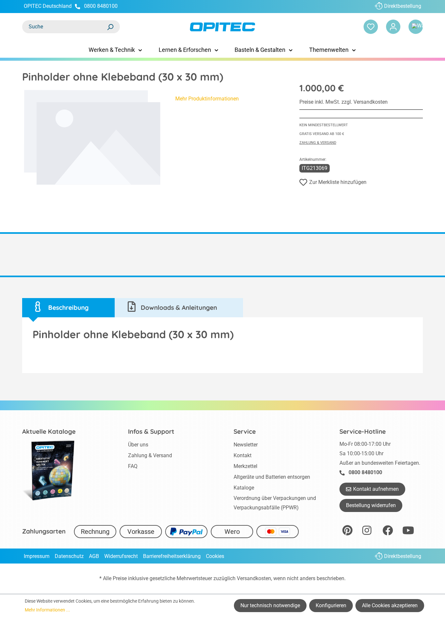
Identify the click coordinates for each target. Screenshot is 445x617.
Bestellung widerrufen (371, 505)
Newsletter (246, 445)
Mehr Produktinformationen (207, 99)
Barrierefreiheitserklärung (172, 556)
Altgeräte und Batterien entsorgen (272, 477)
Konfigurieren (331, 605)
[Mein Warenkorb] (416, 27)
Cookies (215, 556)
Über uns (138, 445)
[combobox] (64, 26)
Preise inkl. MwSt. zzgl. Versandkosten (343, 102)
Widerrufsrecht (121, 556)
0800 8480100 (101, 6)
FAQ (132, 466)
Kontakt (242, 455)
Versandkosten (254, 578)
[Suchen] (110, 26)
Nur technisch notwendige (270, 605)
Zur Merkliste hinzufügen (337, 182)
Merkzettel (245, 466)
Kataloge (244, 488)
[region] (92, 138)
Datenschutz (69, 556)
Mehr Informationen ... (47, 609)
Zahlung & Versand (317, 143)
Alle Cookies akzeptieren (390, 605)
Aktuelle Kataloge (49, 431)
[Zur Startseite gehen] (223, 27)
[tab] (68, 307)
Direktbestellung (402, 6)
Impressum (37, 556)
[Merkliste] (371, 27)
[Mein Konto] (393, 27)
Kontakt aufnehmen (376, 489)
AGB (94, 556)
